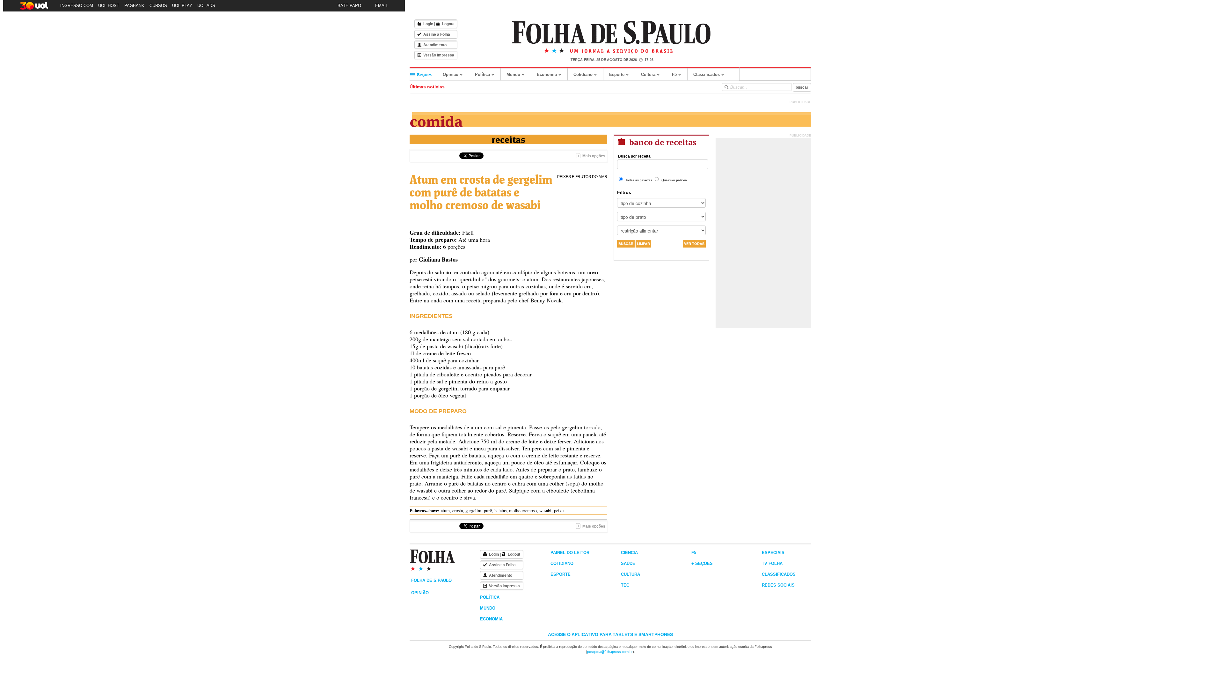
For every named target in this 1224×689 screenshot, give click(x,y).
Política (482, 74)
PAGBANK (134, 5)
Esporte (616, 74)
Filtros (624, 192)
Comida (436, 120)
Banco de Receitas (661, 141)
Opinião (450, 74)
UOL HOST (108, 5)
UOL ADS (206, 5)
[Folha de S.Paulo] (611, 32)
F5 (674, 74)
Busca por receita (634, 156)
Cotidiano (583, 74)
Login (428, 24)
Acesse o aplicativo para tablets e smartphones (610, 634)
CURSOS (158, 5)
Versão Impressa (438, 55)
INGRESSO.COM (76, 5)
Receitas (508, 138)
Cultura (648, 74)
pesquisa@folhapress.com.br (610, 652)
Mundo (513, 74)
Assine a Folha (436, 34)
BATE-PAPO (349, 5)
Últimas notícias (427, 86)
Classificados (706, 74)
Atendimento (435, 45)
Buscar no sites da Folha (726, 87)
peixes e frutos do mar (582, 176)
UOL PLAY (182, 5)
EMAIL (381, 5)
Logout (448, 24)
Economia (547, 74)
